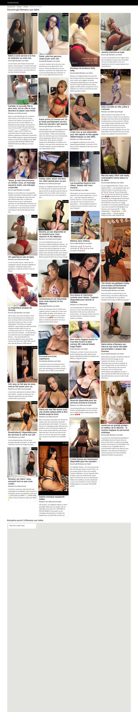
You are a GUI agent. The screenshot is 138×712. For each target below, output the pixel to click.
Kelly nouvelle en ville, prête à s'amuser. (115, 108)
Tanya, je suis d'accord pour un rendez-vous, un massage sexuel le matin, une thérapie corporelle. (21, 184)
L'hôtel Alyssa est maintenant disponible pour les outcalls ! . (84, 460)
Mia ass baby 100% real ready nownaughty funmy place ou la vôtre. (115, 177)
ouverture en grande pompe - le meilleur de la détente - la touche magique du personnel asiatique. (115, 429)
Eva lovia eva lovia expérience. (48, 357)
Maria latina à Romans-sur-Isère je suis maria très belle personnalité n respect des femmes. (114, 347)
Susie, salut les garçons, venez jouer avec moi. (50, 57)
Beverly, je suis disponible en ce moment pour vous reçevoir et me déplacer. (52, 234)
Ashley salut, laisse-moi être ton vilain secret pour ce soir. (52, 179)
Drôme (26, 6)
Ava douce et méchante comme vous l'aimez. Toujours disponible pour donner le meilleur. (84, 298)
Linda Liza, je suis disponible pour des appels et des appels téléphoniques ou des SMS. (84, 134)
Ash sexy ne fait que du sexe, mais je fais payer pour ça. (22, 385)
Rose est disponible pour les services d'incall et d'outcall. (83, 401)
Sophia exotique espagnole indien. (51, 498)
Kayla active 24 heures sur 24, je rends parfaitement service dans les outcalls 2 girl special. (53, 121)
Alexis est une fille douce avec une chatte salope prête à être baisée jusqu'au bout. (53, 411)
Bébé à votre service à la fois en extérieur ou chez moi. (21, 57)
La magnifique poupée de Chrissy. (20, 309)
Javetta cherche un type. (113, 52)
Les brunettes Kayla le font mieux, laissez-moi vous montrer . (82, 185)
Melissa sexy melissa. (80, 241)
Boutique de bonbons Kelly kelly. (82, 69)
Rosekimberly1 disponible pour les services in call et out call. (22, 433)
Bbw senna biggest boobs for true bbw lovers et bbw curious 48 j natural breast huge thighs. (84, 343)
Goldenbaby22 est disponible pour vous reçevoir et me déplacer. (53, 301)
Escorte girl (11, 6)
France (19, 6)
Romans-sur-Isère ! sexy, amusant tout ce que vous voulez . (20, 481)
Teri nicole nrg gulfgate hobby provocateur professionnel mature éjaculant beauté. (115, 285)
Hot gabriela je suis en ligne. (21, 257)
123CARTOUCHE (13, 3)
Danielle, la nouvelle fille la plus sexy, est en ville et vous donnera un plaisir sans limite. (22, 108)
